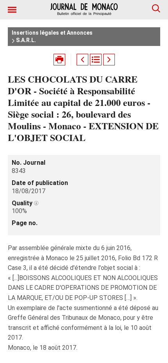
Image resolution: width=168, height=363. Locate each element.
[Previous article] (82, 59)
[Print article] (59, 59)
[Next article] (109, 59)
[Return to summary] (96, 59)
